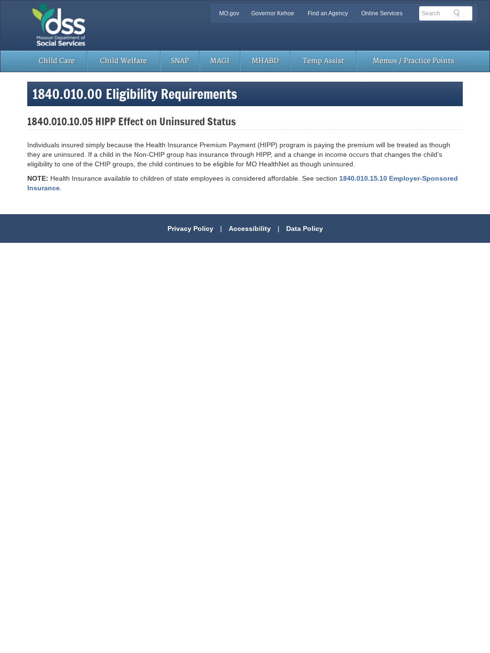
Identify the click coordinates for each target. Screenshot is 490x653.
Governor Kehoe (272, 13)
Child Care (57, 61)
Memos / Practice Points (413, 61)
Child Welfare (123, 61)
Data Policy (304, 228)
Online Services (381, 13)
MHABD (265, 61)
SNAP (180, 61)
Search (459, 15)
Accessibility (250, 228)
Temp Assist (323, 61)
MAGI (219, 61)
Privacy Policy (190, 228)
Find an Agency (328, 13)
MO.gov (229, 13)
